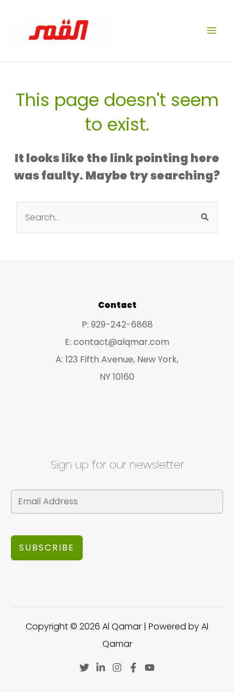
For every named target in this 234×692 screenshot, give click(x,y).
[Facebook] (133, 667)
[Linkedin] (101, 667)
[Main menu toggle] (211, 30)
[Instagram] (117, 667)
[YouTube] (150, 667)
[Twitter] (84, 667)
